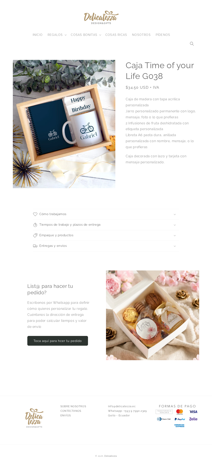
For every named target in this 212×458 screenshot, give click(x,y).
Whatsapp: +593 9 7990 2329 (127, 411)
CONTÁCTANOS (70, 411)
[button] (191, 43)
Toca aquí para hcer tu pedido (58, 341)
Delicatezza (110, 456)
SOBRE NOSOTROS (73, 406)
